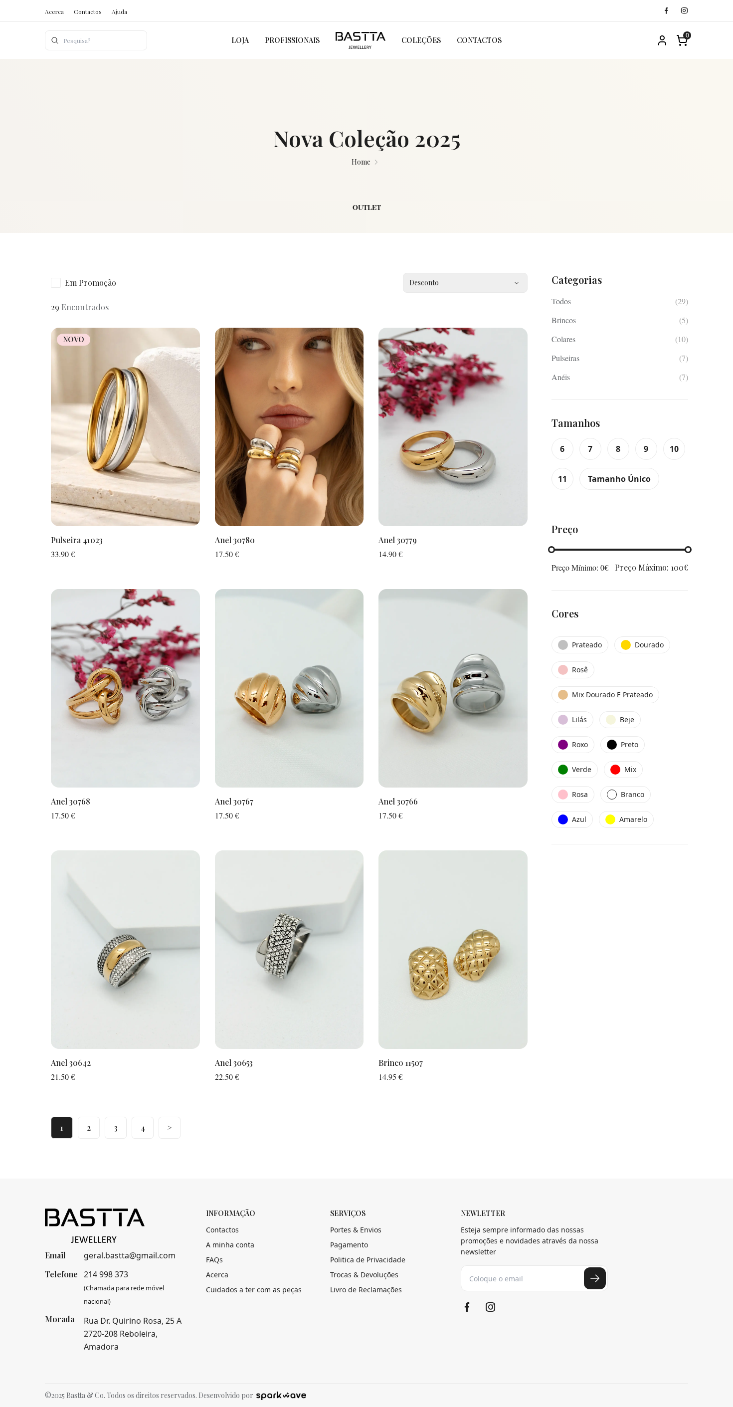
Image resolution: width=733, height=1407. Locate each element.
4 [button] (143, 1127)
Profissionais (292, 40)
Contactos (88, 11)
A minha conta (230, 1244)
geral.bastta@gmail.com (130, 1255)
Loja (240, 40)
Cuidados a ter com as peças (254, 1289)
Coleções (421, 40)
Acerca (54, 11)
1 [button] (61, 1127)
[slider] (551, 549)
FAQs (214, 1259)
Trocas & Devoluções (364, 1274)
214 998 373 (106, 1274)
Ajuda (119, 11)
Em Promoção (90, 282)
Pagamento (349, 1244)
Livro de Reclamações (366, 1289)
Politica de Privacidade (367, 1259)
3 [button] (116, 1127)
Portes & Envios (355, 1229)
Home (361, 162)
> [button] (169, 1127)
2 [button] (89, 1127)
